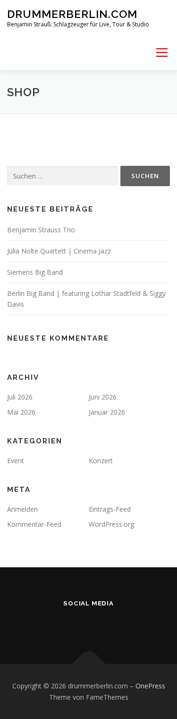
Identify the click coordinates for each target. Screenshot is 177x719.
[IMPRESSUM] (102, 624)
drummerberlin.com (72, 14)
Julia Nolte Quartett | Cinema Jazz (59, 250)
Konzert (101, 460)
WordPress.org (111, 524)
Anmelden (22, 509)
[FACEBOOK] (75, 624)
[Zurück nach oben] (88, 663)
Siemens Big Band (35, 272)
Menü (161, 53)
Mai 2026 (21, 412)
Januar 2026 (107, 412)
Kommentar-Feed (34, 524)
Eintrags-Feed (110, 509)
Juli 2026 (20, 396)
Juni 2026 (103, 396)
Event (15, 460)
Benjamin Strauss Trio (41, 229)
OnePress (150, 685)
